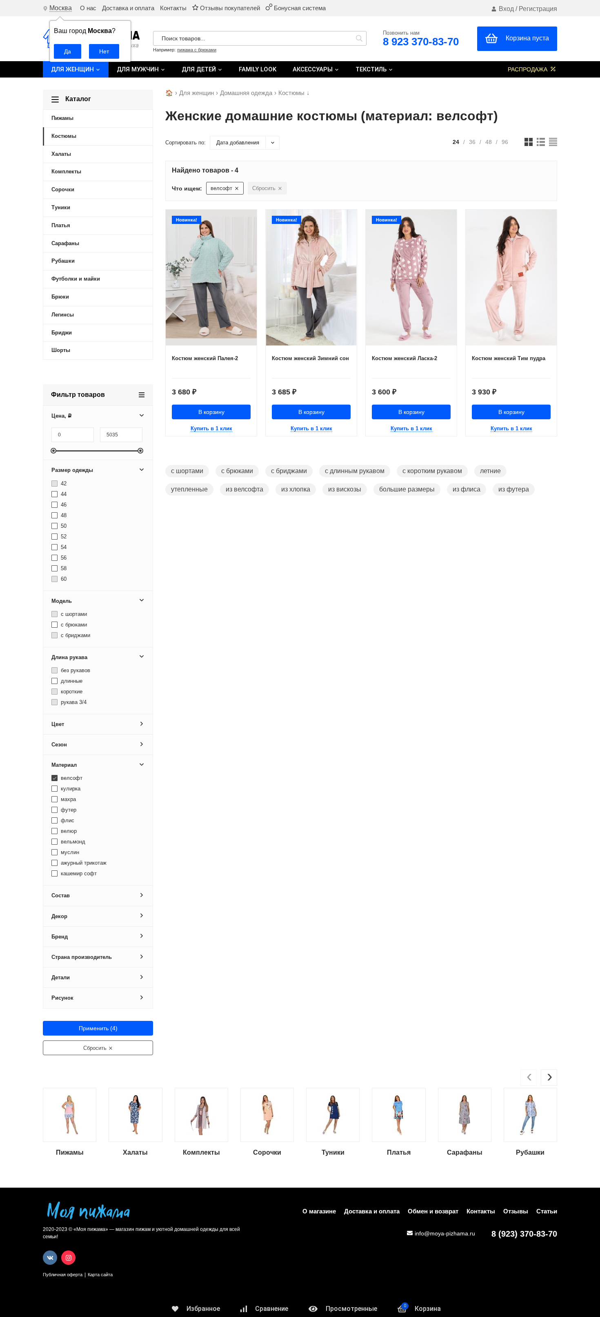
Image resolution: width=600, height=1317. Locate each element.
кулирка (69, 789)
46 (63, 505)
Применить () (98, 1028)
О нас (88, 7)
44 (63, 494)
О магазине (319, 1211)
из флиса (466, 489)
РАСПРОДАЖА (528, 69)
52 (63, 536)
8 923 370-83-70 (421, 41)
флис (66, 820)
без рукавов (74, 670)
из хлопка (295, 489)
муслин (69, 852)
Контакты (173, 7)
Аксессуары (313, 69)
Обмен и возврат (433, 1211)
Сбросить (95, 1048)
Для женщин (73, 69)
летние (490, 470)
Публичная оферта (62, 1274)
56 (63, 558)
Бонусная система (299, 7)
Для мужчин (138, 69)
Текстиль (372, 69)
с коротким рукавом (432, 470)
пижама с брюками (196, 49)
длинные (70, 681)
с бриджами (74, 635)
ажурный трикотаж (83, 863)
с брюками (73, 625)
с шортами (73, 614)
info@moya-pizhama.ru (445, 1233)
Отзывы (515, 1211)
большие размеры (407, 489)
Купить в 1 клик (211, 428)
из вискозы (344, 489)
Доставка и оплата (128, 7)
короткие (70, 691)
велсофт (70, 778)
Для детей (200, 69)
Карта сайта (100, 1274)
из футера (513, 489)
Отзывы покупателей (229, 7)
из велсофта (244, 489)
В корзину (211, 412)
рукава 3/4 (73, 702)
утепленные (189, 489)
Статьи (546, 1211)
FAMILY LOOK (257, 69)
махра (67, 799)
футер (67, 810)
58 (63, 568)
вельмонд (72, 842)
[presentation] (528, 1077)
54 (63, 547)
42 (63, 483)
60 (63, 579)
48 (63, 515)
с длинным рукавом (354, 470)
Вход (506, 8)
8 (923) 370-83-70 (524, 1233)
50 (63, 526)
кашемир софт (78, 873)
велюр (68, 831)
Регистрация (538, 8)
